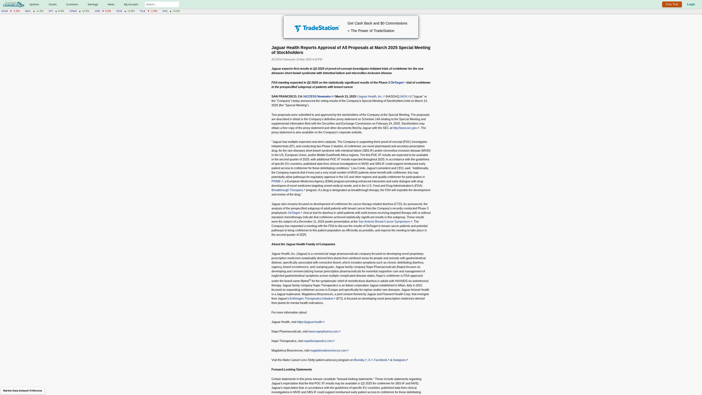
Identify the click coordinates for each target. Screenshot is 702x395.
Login (691, 4)
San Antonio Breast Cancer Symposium (384, 221)
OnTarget (294, 212)
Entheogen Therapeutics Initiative (311, 298)
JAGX (403, 96)
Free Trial (672, 4)
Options (34, 4)
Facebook (380, 360)
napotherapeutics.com (318, 341)
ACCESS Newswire (317, 96)
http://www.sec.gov (405, 127)
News (111, 4)
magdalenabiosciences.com (328, 350)
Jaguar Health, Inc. (370, 96)
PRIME (276, 181)
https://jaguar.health (309, 321)
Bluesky (359, 360)
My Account (131, 4)
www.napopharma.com (323, 331)
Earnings (93, 4)
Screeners (72, 4)
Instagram (399, 360)
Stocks (53, 4)
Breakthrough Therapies (287, 190)
